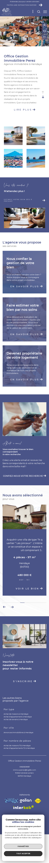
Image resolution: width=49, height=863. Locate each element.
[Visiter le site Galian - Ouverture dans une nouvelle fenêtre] (25, 802)
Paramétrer (23, 846)
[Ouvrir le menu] (45, 11)
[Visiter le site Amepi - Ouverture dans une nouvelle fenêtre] (11, 802)
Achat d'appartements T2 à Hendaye (19, 749)
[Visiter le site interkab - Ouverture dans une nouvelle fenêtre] (23, 808)
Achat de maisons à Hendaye (16, 715)
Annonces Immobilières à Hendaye (18, 734)
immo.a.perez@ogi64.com (24, 771)
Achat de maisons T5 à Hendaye (17, 747)
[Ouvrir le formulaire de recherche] (38, 11)
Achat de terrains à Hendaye (16, 721)
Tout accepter (23, 853)
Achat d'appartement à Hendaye (18, 718)
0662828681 (24, 768)
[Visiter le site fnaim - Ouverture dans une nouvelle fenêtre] (37, 802)
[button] (12, 608)
